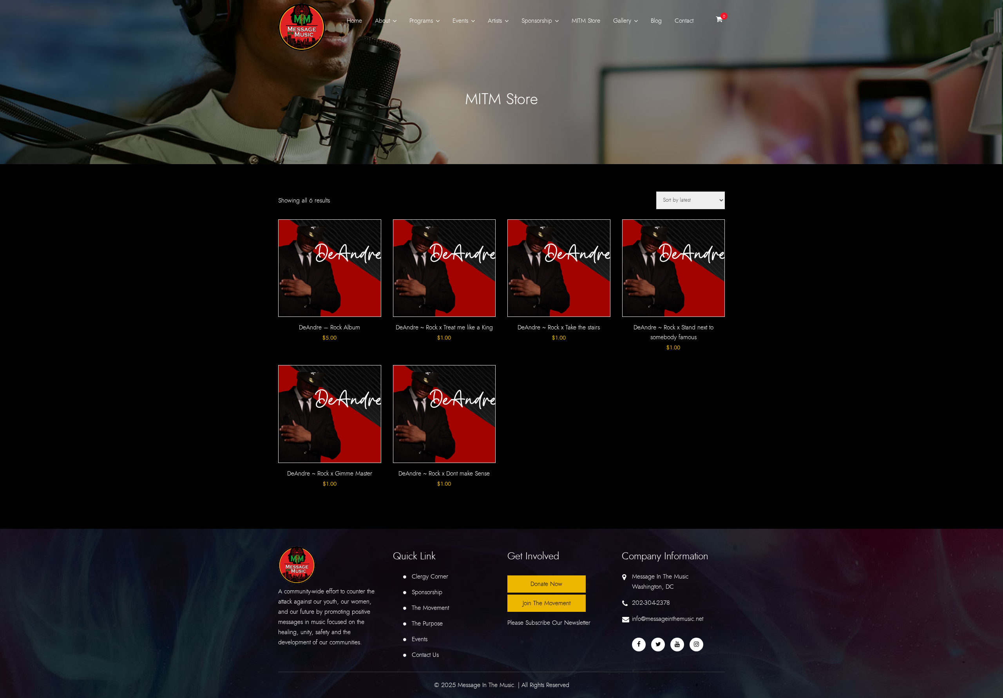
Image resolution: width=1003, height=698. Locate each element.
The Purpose (427, 623)
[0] (719, 21)
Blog (656, 21)
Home (354, 21)
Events (460, 21)
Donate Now (546, 584)
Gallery (622, 21)
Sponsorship (536, 21)
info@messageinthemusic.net (667, 619)
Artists (495, 21)
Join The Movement (546, 603)
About (382, 21)
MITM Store (586, 21)
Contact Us (425, 655)
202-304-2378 (651, 603)
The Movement (430, 608)
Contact (684, 21)
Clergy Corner (430, 576)
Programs (421, 21)
